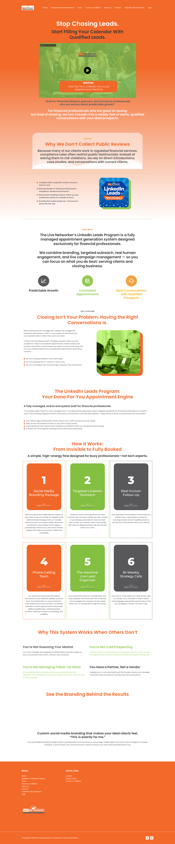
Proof (80, 7)
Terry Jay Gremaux (49, 45)
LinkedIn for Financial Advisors (62, 7)
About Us (107, 7)
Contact (117, 7)
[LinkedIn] (147, 838)
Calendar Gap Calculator (134, 7)
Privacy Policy (71, 778)
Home (45, 7)
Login (150, 7)
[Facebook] (151, 838)
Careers (69, 776)
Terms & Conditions (93, 7)
